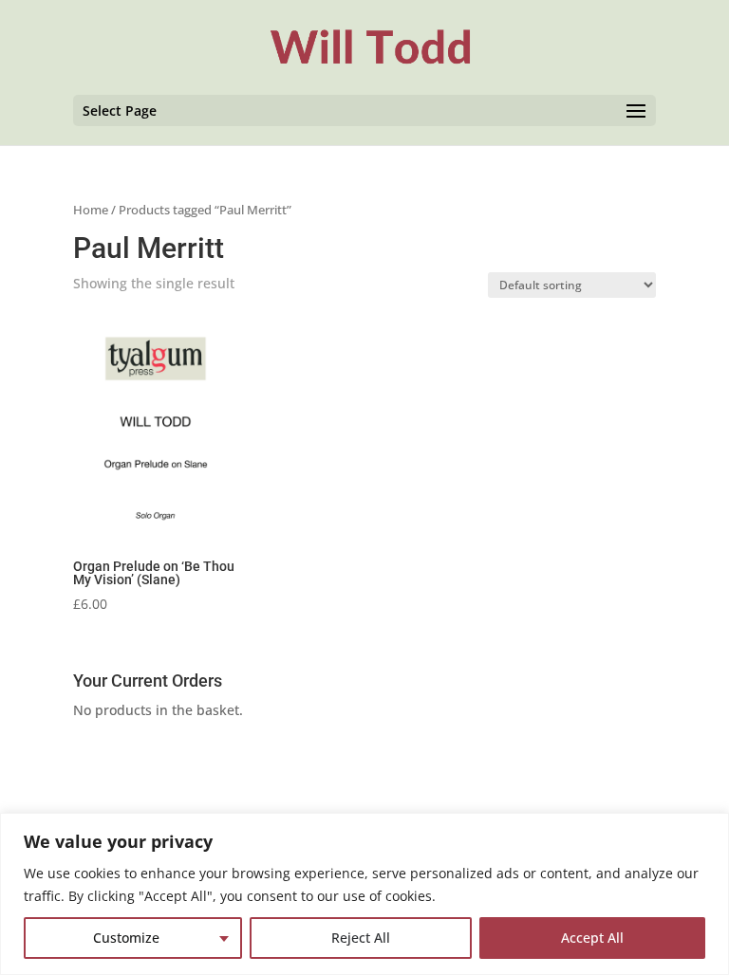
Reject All (360, 938)
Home (90, 209)
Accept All (592, 938)
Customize (126, 938)
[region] (364, 894)
